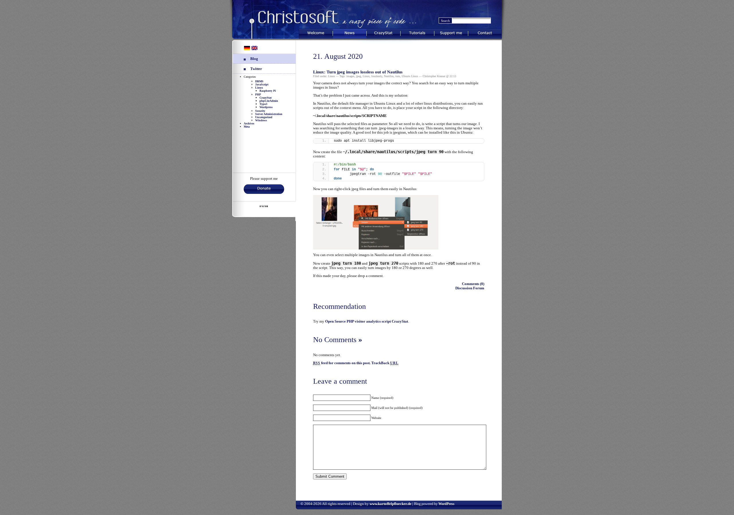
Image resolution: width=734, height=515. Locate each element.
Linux (259, 87)
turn (397, 76)
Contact (485, 32)
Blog (254, 59)
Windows (261, 120)
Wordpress (266, 107)
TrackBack (384, 363)
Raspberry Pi (267, 90)
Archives (249, 123)
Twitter (256, 69)
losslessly (376, 76)
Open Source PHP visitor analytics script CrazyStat (366, 321)
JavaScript (261, 84)
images (350, 76)
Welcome (315, 32)
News (349, 32)
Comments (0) (473, 284)
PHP (258, 94)
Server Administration (268, 114)
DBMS (259, 81)
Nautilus (389, 76)
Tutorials (417, 32)
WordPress (446, 504)
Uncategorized (263, 117)
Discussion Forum (469, 288)
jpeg (358, 76)
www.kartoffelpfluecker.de (390, 504)
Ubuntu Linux (410, 76)
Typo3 (263, 104)
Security (260, 110)
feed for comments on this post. (341, 363)
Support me (451, 32)
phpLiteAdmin (268, 100)
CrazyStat (383, 32)
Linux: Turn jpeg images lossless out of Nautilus (358, 72)
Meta (247, 126)
